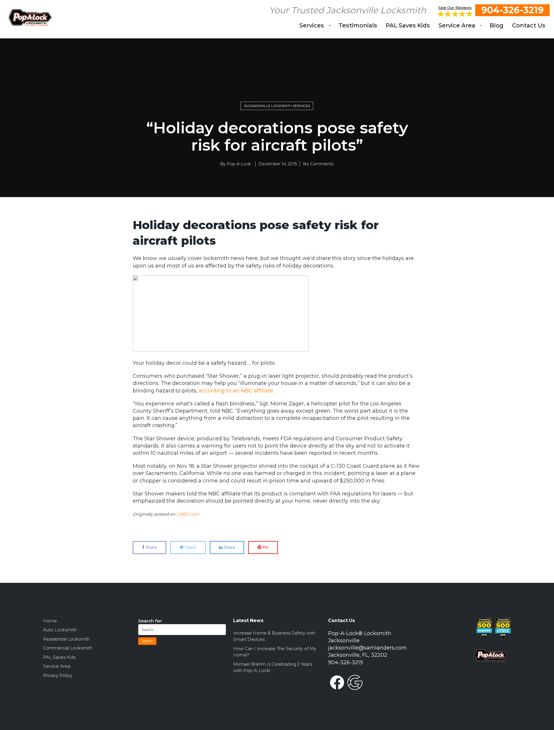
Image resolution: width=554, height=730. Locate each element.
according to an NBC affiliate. (236, 391)
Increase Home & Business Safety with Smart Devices (274, 636)
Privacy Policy (57, 675)
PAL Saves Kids (59, 657)
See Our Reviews (455, 7)
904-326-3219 (512, 10)
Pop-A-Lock (239, 163)
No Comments (318, 163)
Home (50, 621)
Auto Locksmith (60, 629)
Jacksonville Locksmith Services (277, 106)
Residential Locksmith (66, 639)
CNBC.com (188, 514)
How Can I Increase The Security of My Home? (274, 652)
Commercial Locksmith (67, 648)
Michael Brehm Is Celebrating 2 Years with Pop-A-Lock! (272, 667)
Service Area (56, 666)
